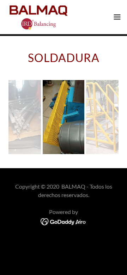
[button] (117, 17)
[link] (38, 17)
